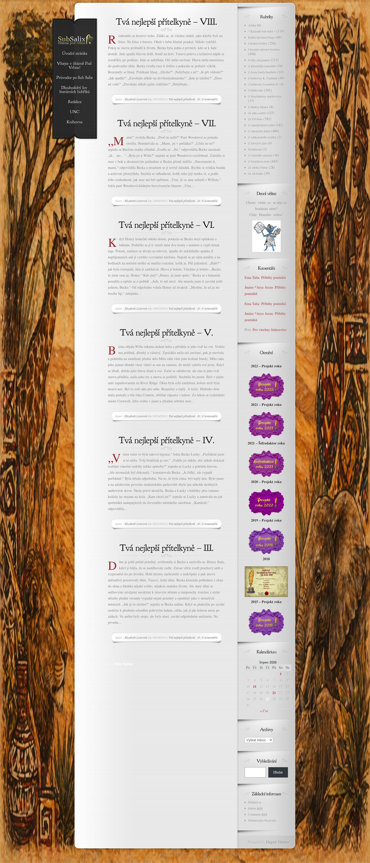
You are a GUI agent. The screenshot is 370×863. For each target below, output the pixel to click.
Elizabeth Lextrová (136, 99)
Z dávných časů (257, 143)
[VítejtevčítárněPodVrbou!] (74, 66)
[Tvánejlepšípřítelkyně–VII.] (166, 122)
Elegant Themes (277, 842)
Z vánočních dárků (259, 131)
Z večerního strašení (260, 155)
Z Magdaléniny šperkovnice (264, 96)
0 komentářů (209, 99)
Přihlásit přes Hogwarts (262, 820)
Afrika (252, 25)
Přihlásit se (254, 802)
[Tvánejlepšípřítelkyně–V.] (166, 332)
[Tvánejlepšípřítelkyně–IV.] (166, 439)
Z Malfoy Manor (258, 107)
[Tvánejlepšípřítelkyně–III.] (167, 547)
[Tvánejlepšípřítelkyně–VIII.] (166, 21)
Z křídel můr (255, 90)
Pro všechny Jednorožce (270, 329)
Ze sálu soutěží (257, 113)
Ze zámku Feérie (258, 167)
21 (274, 693)
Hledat (278, 772)
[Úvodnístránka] (74, 54)
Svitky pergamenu (259, 60)
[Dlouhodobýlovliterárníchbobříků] (74, 90)
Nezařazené (255, 149)
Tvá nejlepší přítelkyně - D (184, 99)
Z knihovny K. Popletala (262, 78)
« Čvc (264, 710)
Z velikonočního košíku (262, 137)
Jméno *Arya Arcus (259, 287)
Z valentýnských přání (261, 125)
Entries (255, 808)
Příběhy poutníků (273, 277)
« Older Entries (122, 663)
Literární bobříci (257, 43)
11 (254, 686)
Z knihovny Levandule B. (263, 84)
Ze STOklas (255, 119)
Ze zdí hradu (255, 173)
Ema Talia (252, 277)
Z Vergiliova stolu (259, 161)
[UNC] (74, 112)
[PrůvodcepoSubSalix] (74, 78)
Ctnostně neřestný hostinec (264, 49)
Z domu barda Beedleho (262, 72)
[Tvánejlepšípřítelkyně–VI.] (166, 224)
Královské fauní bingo (261, 37)
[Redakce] (74, 102)
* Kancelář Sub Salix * (262, 31)
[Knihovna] (74, 122)
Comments (257, 814)
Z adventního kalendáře (262, 66)
